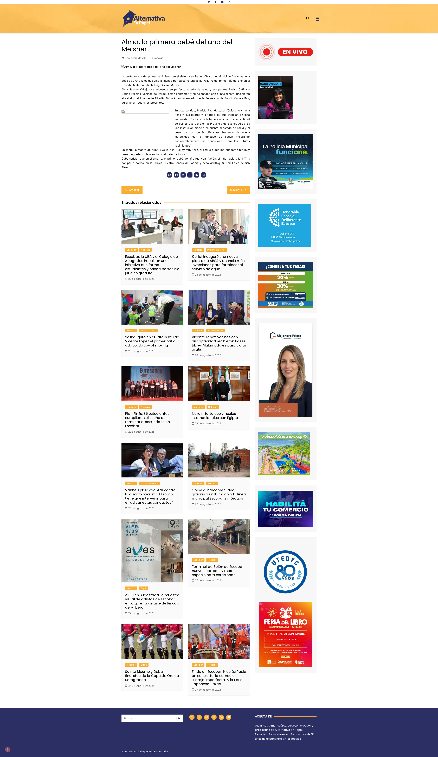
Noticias (158, 58)
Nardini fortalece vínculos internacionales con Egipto (215, 415)
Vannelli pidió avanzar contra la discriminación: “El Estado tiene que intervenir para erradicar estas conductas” (150, 496)
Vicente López (148, 330)
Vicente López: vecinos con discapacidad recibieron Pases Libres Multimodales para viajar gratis (219, 343)
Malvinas (198, 407)
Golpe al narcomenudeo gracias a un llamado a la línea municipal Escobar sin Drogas (219, 494)
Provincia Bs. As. (216, 249)
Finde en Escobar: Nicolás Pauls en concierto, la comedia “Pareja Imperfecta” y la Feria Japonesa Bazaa (219, 677)
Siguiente (236, 190)
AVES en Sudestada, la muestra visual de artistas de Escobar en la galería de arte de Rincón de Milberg (152, 601)
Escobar (131, 249)
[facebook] (215, 2)
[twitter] (209, 2)
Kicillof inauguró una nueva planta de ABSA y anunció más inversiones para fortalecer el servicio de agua (218, 262)
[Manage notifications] (7, 749)
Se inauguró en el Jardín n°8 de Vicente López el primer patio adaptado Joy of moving (152, 341)
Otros (144, 664)
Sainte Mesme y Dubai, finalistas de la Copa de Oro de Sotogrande (152, 675)
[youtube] (222, 2)
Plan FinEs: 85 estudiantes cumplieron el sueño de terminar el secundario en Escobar (147, 419)
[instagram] (229, 2)
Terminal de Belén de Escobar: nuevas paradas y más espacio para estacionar (218, 570)
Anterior (134, 190)
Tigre (143, 588)
